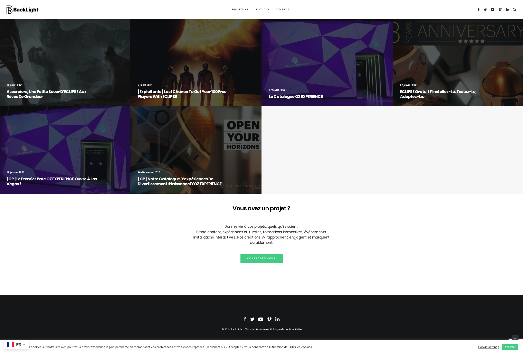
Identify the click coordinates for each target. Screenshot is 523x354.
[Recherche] (513, 9)
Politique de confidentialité (286, 329)
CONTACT (282, 9)
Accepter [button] (510, 346)
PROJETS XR (239, 9)
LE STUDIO (262, 9)
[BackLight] (22, 10)
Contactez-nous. (261, 258)
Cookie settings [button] (488, 347)
